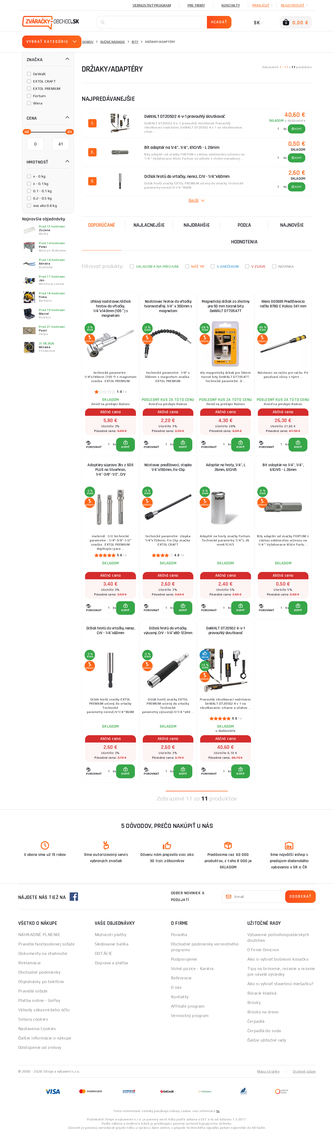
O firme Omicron (263, 949)
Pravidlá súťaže (33, 991)
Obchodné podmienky (39, 972)
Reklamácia (29, 962)
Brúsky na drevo (263, 1011)
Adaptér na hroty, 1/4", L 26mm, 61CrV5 (226, 467)
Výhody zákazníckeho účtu (44, 1009)
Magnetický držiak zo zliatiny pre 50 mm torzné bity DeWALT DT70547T (225, 306)
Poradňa (179, 934)
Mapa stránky (268, 1071)
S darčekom (228, 266)
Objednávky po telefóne (41, 981)
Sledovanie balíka (111, 944)
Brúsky (254, 1002)
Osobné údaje (304, 1071)
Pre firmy (196, 5)
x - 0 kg (39, 176)
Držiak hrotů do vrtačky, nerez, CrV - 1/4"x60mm (110, 631)
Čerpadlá (256, 1021)
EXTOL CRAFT (44, 81)
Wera (37, 103)
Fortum (39, 96)
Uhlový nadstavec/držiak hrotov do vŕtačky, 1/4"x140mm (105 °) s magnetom (111, 308)
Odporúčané (101, 225)
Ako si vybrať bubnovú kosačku (278, 959)
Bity (135, 42)
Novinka (286, 266)
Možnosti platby (111, 934)
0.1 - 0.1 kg (42, 191)
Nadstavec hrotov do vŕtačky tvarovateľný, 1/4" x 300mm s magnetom (168, 306)
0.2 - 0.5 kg (42, 198)
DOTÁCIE (103, 953)
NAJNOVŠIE (292, 225)
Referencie (181, 977)
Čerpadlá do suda (264, 1030)
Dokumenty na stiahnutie (42, 953)
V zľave (258, 266)
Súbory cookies (33, 1019)
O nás (176, 987)
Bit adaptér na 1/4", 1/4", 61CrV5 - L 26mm (283, 467)
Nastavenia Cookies (37, 1028)
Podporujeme (184, 959)
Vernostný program (152, 5)
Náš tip (198, 266)
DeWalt (39, 74)
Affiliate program (187, 1006)
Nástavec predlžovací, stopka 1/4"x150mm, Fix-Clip (168, 467)
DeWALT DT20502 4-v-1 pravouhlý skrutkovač (225, 631)
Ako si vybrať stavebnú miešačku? (280, 983)
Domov (87, 42)
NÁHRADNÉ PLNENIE (39, 934)
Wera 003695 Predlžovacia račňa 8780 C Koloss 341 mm (283, 304)
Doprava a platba (111, 962)
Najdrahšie (197, 225)
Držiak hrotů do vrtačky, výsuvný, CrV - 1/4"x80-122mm (168, 631)
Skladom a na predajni (157, 266)
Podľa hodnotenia (244, 233)
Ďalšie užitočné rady (266, 1040)
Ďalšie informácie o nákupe (44, 1038)
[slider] (25, 131)
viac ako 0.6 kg (45, 205)
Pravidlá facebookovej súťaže (46, 944)
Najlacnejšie (149, 225)
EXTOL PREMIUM (46, 88)
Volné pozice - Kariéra (192, 968)
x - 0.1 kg (41, 184)
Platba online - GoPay (39, 1000)
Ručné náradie (112, 42)
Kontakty (231, 5)
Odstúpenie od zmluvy (39, 1047)
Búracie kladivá (262, 993)
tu (218, 1111)
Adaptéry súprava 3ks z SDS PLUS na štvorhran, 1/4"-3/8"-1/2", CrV (110, 469)
